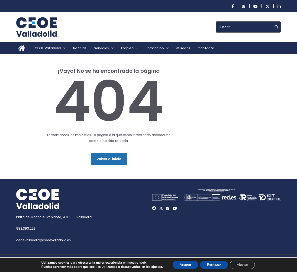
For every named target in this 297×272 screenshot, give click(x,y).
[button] (63, 48)
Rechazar (214, 264)
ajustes (156, 267)
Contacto (206, 48)
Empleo (127, 48)
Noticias (80, 48)
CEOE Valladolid (48, 48)
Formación (155, 48)
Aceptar (185, 264)
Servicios (101, 48)
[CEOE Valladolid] (22, 48)
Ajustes (242, 264)
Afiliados (183, 48)
